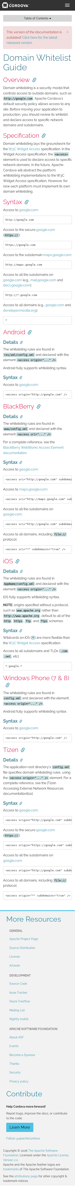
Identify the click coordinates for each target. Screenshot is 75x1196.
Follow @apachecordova (23, 1138)
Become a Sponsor (22, 1055)
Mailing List (17, 1010)
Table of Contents (36, 18)
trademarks (11, 1169)
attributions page (26, 1176)
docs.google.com (16, 285)
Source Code (18, 983)
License (14, 956)
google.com (28, 210)
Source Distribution (22, 948)
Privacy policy (19, 1081)
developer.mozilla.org (19, 310)
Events (14, 1046)
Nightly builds (19, 1019)
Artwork (14, 965)
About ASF (16, 1037)
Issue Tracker (18, 992)
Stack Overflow (19, 1001)
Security (15, 1072)
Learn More (20, 1127)
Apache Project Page (23, 939)
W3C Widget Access (24, 149)
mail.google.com (43, 280)
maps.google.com (57, 255)
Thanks (14, 1063)
